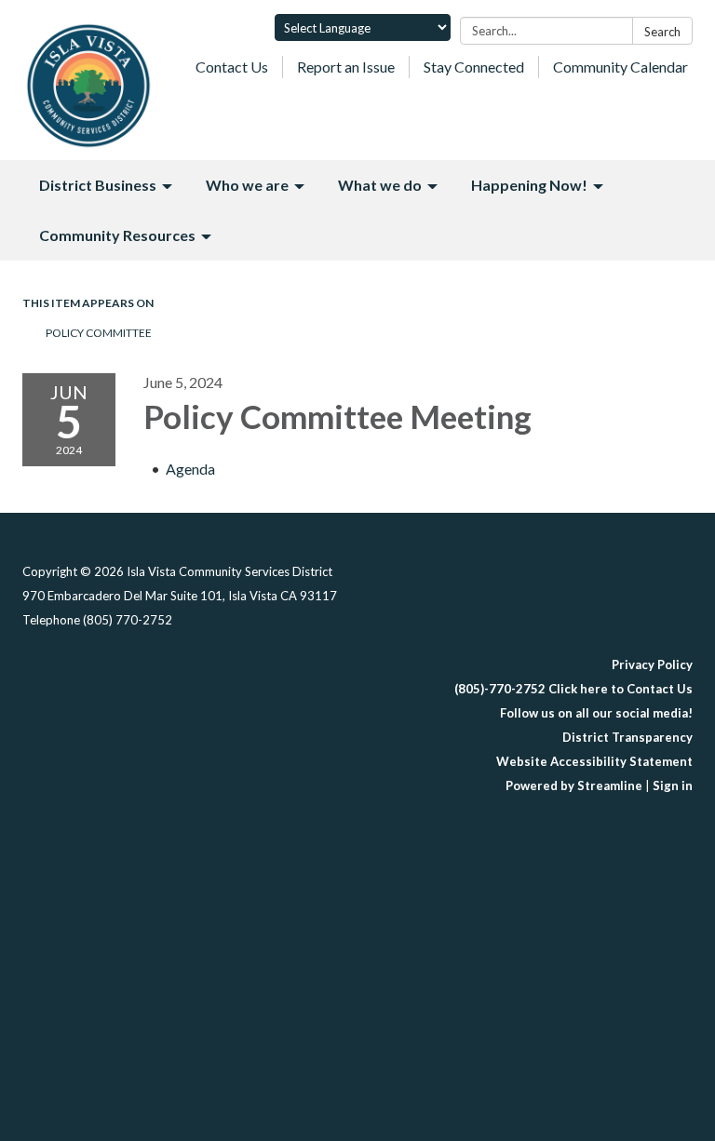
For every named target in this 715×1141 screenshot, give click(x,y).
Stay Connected (474, 66)
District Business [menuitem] (97, 185)
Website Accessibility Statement (594, 761)
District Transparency (627, 737)
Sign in (673, 785)
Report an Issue (346, 66)
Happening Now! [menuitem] (529, 185)
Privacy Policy (652, 664)
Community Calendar (620, 66)
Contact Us (232, 66)
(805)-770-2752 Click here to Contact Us (573, 688)
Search (662, 31)
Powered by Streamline (574, 785)
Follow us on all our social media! (596, 712)
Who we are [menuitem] (247, 185)
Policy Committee (99, 333)
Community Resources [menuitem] (117, 235)
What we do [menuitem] (380, 185)
